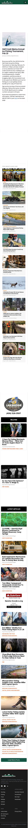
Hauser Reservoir (16, 749)
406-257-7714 (13, 605)
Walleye (3, 799)
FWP (3, 486)
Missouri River (15, 690)
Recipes (3, 804)
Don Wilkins (5, 633)
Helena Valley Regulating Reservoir (12, 751)
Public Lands (19, 448)
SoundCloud (18, 794)
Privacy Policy (18, 811)
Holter (13, 719)
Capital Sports (6, 690)
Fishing (4, 448)
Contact (3, 818)
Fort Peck (12, 633)
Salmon (3, 801)
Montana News (11, 448)
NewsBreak (18, 799)
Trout (2, 797)
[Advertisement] (14, 19)
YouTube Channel (19, 792)
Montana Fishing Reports (9, 635)
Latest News (4, 811)
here (16, 98)
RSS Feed (17, 797)
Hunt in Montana (7, 538)
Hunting (3, 792)
